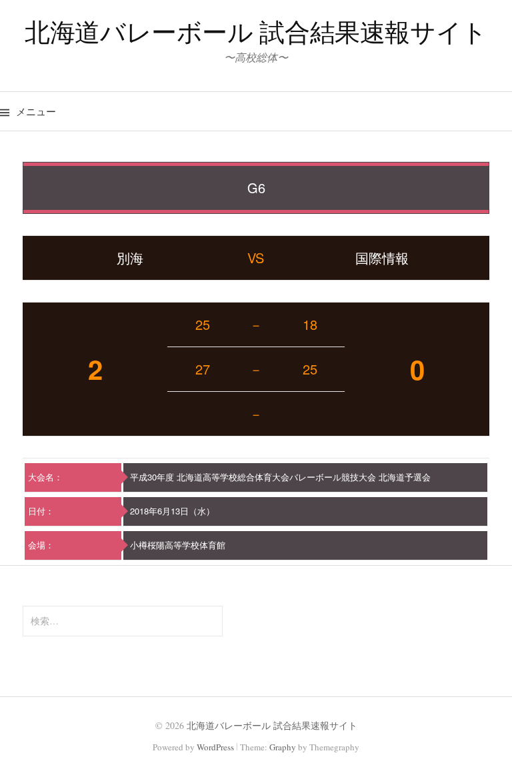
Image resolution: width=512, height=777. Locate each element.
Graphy (282, 747)
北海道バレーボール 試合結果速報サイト (256, 32)
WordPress (215, 747)
